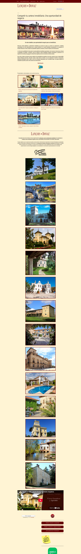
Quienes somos (42, 1)
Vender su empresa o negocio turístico (52, 527)
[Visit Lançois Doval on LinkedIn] (61, 1)
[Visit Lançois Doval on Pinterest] (63, 1)
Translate (32, 517)
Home (18, 1)
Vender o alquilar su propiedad (52, 523)
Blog (37, 1)
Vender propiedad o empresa (24, 1)
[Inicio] (26, 6)
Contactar (54, 1)
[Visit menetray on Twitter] (60, 1)
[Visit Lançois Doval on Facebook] (58, 1)
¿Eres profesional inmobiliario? (52, 530)
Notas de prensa (33, 1)
